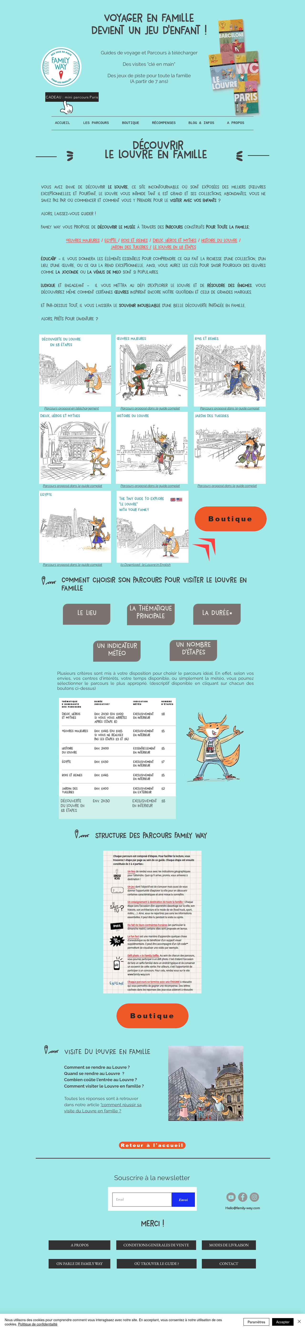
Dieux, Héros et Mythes (174, 240)
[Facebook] (242, 1197)
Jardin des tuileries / (131, 247)
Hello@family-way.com (242, 1208)
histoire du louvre (219, 240)
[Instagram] (254, 1197)
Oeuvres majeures (83, 240)
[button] (99, 123)
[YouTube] (231, 1197)
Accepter (283, 1322)
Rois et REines (134, 240)
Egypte (111, 240)
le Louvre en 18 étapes (174, 247)
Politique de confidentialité (37, 1324)
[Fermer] (299, 1322)
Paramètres (256, 1322)
